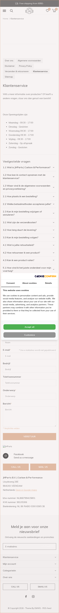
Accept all (30, 327)
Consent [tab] (10, 283)
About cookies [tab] (29, 283)
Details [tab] (48, 283)
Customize (29, 335)
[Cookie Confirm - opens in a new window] (45, 276)
